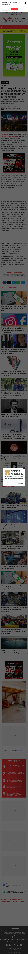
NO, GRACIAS (6, 9)
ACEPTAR (14, 9)
